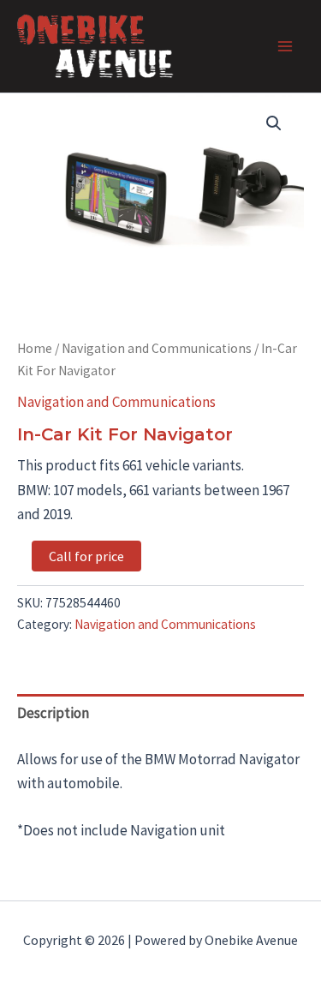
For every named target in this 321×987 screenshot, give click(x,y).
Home (34, 348)
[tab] (160, 713)
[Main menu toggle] (285, 46)
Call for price (86, 556)
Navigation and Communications (157, 348)
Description (53, 712)
